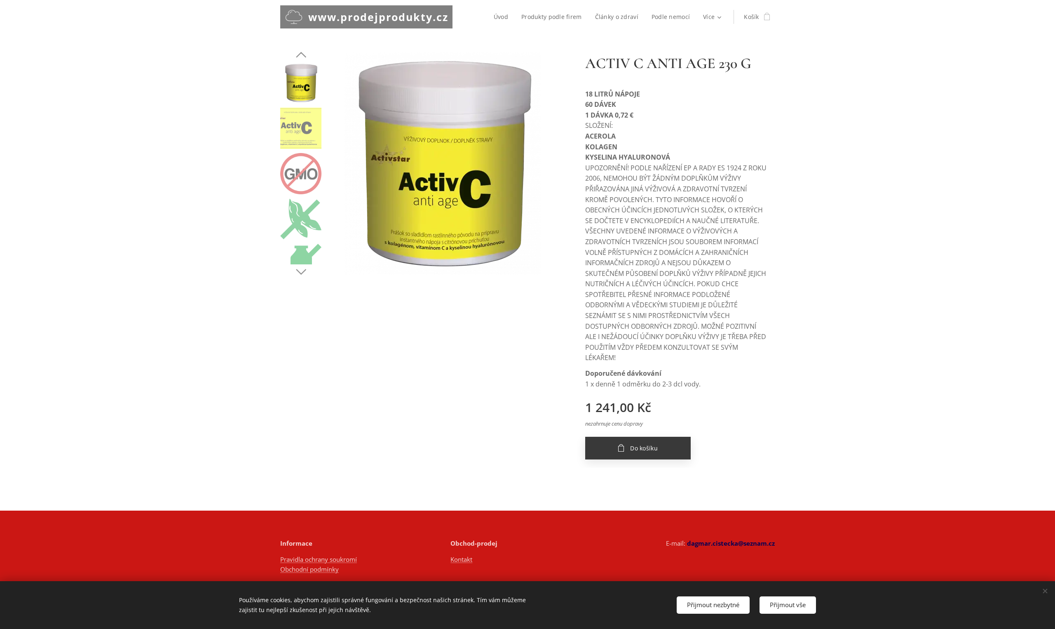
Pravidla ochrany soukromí (318, 559)
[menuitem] (503, 17)
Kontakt (461, 559)
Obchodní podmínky (309, 569)
